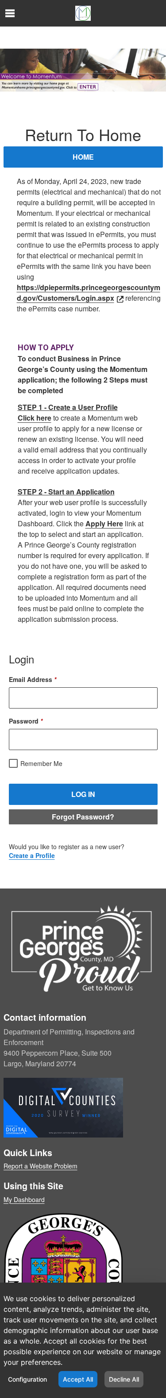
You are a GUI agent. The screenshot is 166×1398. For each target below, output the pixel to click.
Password (25, 720)
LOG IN (83, 794)
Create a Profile (32, 855)
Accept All (78, 1379)
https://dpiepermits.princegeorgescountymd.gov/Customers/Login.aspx (88, 292)
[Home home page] (83, 13)
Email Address (32, 679)
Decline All (124, 1379)
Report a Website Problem (40, 1165)
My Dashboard (24, 1199)
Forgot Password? (83, 817)
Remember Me (41, 763)
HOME (83, 157)
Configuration (27, 1379)
